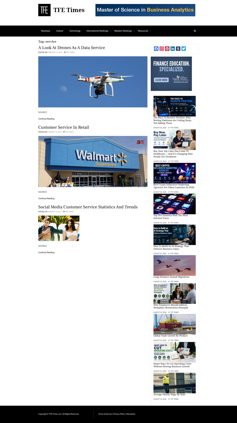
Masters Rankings (123, 31)
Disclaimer (130, 414)
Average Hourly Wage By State (169, 394)
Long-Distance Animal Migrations (171, 277)
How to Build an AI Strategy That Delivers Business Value (171, 248)
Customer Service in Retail (63, 127)
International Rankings (97, 31)
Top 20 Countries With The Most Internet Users (170, 217)
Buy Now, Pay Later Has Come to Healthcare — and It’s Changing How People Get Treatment (173, 154)
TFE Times (70, 52)
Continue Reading (46, 119)
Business (45, 31)
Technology (75, 31)
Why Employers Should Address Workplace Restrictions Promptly (170, 306)
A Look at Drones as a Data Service (71, 47)
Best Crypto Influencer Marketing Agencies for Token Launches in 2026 (173, 186)
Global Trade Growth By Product (170, 336)
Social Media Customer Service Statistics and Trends (88, 207)
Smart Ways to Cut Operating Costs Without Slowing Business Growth (172, 365)
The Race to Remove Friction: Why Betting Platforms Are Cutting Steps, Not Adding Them (172, 120)
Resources (143, 31)
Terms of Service (105, 414)
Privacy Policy (119, 414)
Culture (59, 31)
